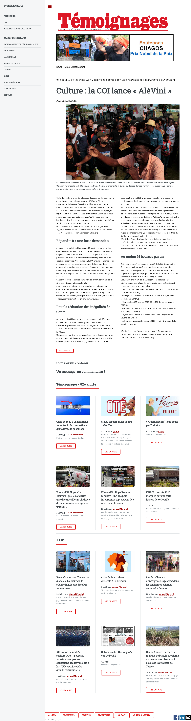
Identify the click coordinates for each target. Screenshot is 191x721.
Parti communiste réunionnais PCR (21, 44)
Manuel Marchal (75, 434)
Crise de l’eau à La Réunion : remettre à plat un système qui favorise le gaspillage (72, 425)
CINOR (6, 76)
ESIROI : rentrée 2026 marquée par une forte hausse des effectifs (158, 496)
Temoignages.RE (13, 5)
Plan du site (104, 715)
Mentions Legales (141, 715)
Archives (86, 715)
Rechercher (68, 715)
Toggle (50, 6)
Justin (116, 431)
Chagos (7, 70)
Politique (67, 66)
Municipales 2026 (12, 63)
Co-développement (78, 66)
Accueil (59, 66)
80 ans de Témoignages (15, 38)
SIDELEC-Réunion (12, 82)
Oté (5, 22)
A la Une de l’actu (65, 350)
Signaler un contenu (72, 363)
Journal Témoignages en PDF (18, 29)
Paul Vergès (10, 51)
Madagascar (10, 57)
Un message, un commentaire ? (80, 371)
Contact (122, 715)
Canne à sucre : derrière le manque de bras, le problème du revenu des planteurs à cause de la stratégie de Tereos (162, 659)
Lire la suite (66, 446)
